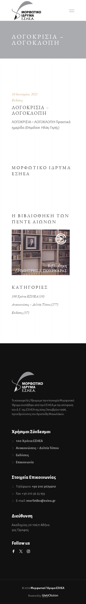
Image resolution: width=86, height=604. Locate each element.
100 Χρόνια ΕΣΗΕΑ (25, 296)
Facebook (13, 551)
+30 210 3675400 (44, 486)
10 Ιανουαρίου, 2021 (25, 94)
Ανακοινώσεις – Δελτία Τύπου (31, 304)
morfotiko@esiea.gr (41, 500)
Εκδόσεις (17, 100)
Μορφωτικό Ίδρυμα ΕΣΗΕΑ (47, 588)
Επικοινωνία (25, 462)
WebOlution (50, 596)
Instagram (28, 551)
